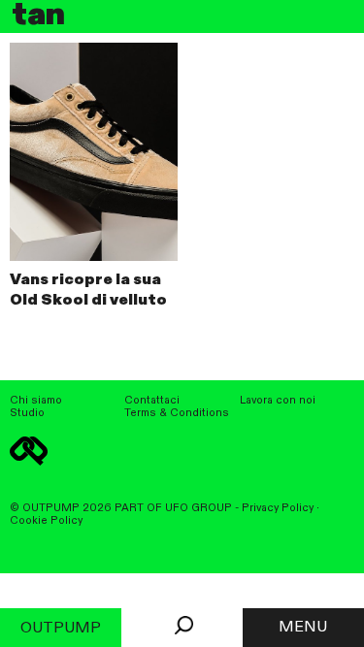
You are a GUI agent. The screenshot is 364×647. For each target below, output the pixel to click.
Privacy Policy (278, 508)
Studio (27, 413)
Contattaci (152, 400)
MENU (303, 627)
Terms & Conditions (176, 413)
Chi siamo (36, 400)
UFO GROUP (198, 508)
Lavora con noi (277, 400)
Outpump (60, 628)
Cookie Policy (46, 521)
